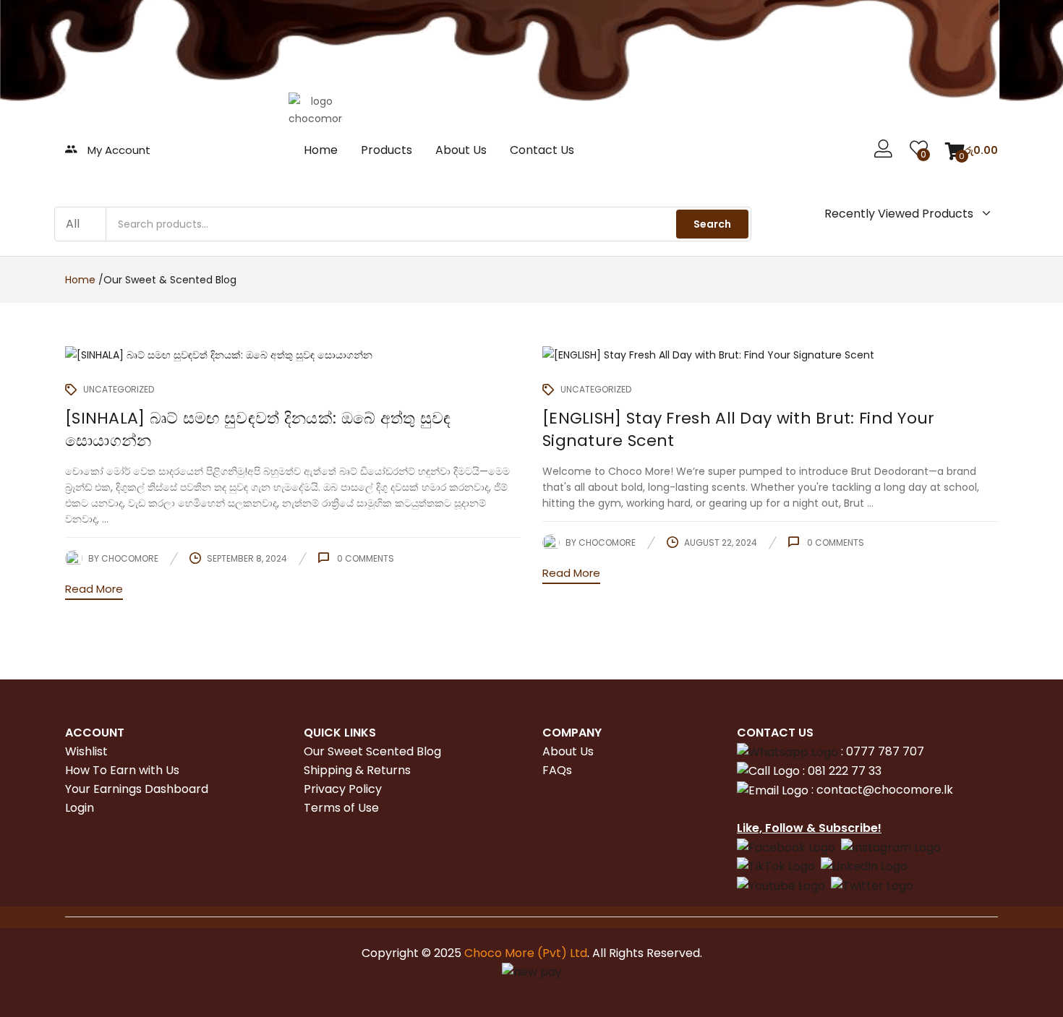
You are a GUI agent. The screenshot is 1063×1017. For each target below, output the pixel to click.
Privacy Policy (343, 789)
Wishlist (86, 751)
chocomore (129, 558)
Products (386, 150)
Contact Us (542, 150)
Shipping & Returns (357, 770)
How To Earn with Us (122, 770)
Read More (94, 588)
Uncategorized (118, 389)
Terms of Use (341, 807)
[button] (971, 150)
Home (321, 150)
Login (79, 807)
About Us (461, 150)
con (826, 789)
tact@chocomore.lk (895, 789)
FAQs (557, 770)
